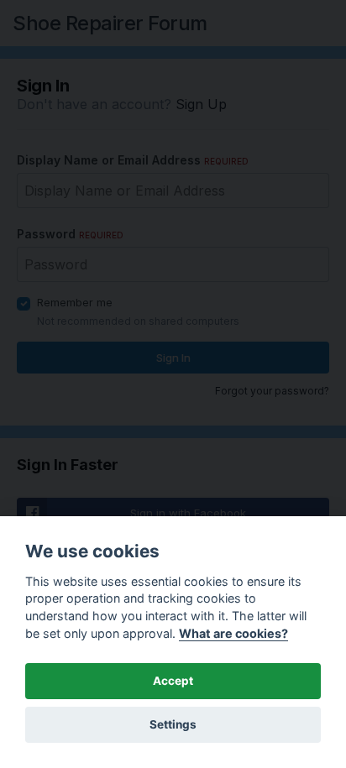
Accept (173, 680)
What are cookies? (233, 633)
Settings (173, 724)
